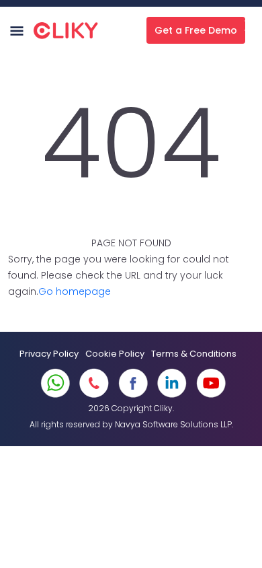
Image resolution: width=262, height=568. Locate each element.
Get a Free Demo (196, 30)
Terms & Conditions (193, 353)
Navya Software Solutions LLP (173, 424)
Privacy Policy (49, 353)
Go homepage (74, 291)
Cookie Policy (114, 353)
